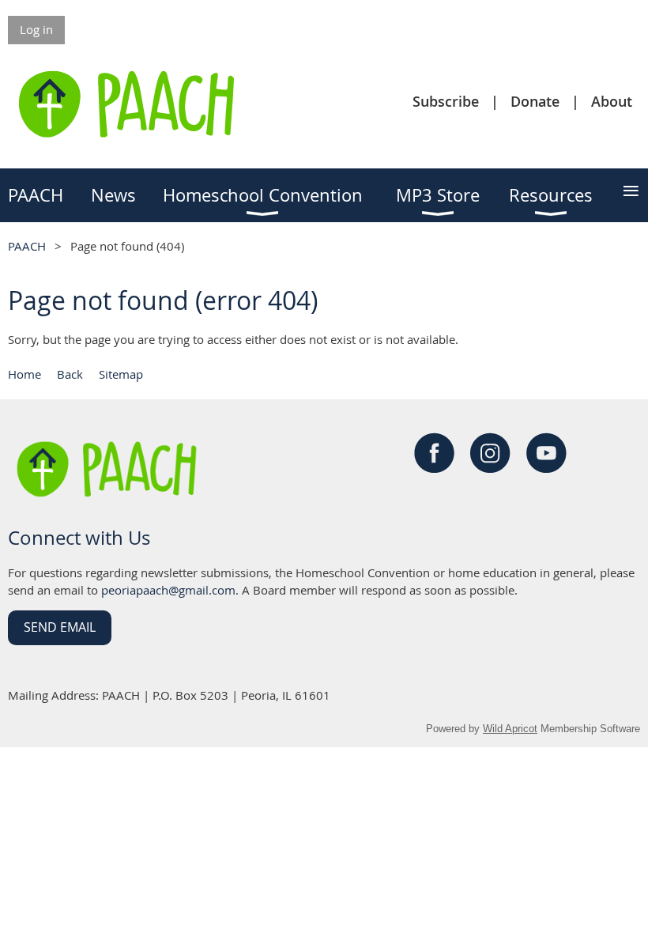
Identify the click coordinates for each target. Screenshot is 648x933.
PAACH (27, 246)
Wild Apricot (510, 729)
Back (70, 374)
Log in (36, 29)
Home (24, 374)
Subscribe (446, 101)
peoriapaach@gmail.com (168, 590)
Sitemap (121, 374)
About (611, 101)
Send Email (60, 627)
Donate (534, 101)
